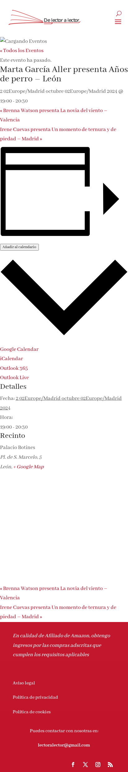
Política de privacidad (35, 697)
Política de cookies (32, 712)
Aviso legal (24, 683)
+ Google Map (28, 467)
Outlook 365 (14, 368)
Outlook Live (14, 378)
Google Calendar (19, 349)
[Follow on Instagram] (98, 765)
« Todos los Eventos (21, 51)
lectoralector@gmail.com (64, 745)
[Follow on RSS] (110, 765)
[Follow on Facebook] (73, 765)
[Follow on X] (85, 765)
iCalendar (11, 359)
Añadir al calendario (19, 247)
